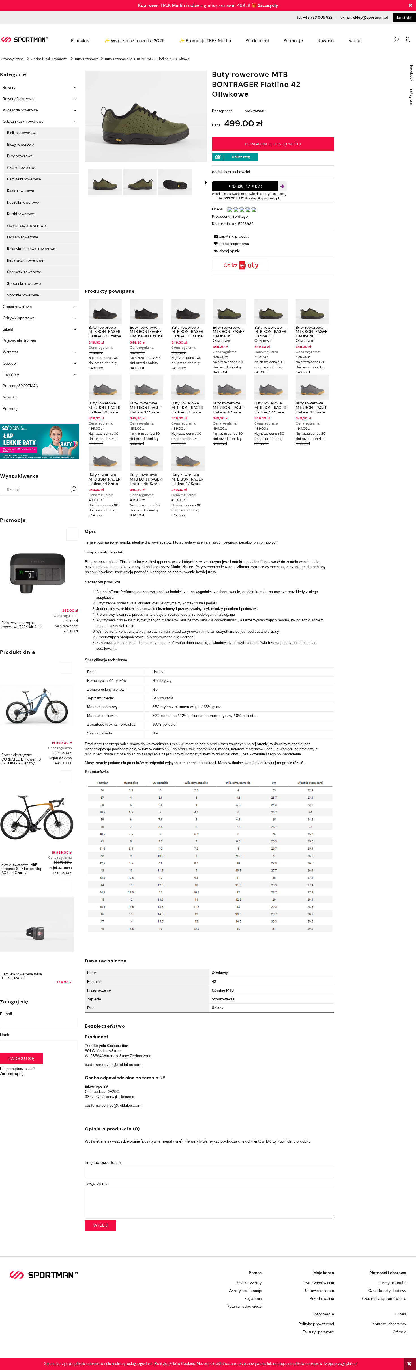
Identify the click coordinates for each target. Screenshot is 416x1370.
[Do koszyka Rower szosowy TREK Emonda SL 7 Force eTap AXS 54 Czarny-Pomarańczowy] (66, 776)
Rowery (9, 87)
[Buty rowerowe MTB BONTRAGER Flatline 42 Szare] (271, 387)
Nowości (10, 397)
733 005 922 (234, 198)
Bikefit (8, 329)
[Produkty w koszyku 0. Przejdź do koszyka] (384, 39)
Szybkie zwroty (249, 1282)
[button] (206, 182)
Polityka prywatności (316, 1324)
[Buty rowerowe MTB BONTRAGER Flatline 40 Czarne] (146, 311)
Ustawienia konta (319, 1290)
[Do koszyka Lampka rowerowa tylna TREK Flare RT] (66, 886)
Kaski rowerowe (20, 190)
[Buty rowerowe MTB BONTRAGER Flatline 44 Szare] (105, 458)
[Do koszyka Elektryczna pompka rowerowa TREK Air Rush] (72, 534)
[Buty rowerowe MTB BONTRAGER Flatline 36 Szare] (105, 387)
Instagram (411, 96)
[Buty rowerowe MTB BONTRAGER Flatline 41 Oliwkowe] (312, 311)
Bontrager (240, 216)
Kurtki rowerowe (21, 214)
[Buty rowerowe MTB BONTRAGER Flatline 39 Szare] (188, 387)
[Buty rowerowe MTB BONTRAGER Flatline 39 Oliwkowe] (229, 311)
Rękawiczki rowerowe (25, 260)
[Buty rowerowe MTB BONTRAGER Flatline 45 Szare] (146, 458)
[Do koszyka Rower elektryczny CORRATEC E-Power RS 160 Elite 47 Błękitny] (66, 667)
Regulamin (253, 1298)
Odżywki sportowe (19, 318)
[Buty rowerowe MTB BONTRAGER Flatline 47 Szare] (188, 458)
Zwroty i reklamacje (245, 1290)
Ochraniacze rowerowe (26, 225)
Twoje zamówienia (319, 1282)
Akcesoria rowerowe (20, 110)
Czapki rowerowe (21, 167)
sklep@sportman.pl (370, 17)
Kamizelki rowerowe (24, 179)
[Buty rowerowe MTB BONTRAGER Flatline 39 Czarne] (105, 311)
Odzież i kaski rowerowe (23, 121)
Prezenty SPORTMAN (20, 386)
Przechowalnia (322, 1298)
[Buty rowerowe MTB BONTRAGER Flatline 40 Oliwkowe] (271, 311)
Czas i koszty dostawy (387, 1290)
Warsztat (10, 352)
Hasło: (5, 1034)
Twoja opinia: (96, 1183)
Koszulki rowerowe (23, 202)
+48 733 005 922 (317, 17)
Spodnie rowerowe (23, 295)
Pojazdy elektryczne (19, 340)
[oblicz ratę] (273, 265)
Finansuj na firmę (245, 186)
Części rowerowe (17, 306)
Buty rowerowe (20, 156)
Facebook (411, 73)
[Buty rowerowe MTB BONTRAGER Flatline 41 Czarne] (188, 311)
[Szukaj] (73, 489)
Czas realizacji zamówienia (384, 1298)
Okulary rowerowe (22, 237)
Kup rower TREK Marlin (161, 5)
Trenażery (11, 374)
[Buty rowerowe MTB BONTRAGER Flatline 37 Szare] (146, 387)
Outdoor (10, 363)
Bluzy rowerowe (20, 144)
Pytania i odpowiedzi (244, 1306)
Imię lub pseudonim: (103, 1162)
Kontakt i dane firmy (389, 1324)
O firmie (399, 1332)
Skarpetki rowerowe (24, 272)
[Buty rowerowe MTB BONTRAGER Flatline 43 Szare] (312, 387)
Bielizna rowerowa (22, 132)
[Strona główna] (25, 40)
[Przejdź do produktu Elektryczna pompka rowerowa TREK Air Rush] (39, 573)
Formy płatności (392, 1282)
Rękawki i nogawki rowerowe (31, 248)
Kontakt (404, 17)
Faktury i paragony (318, 1332)
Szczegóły (268, 5)
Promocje (11, 408)
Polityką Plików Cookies (175, 1363)
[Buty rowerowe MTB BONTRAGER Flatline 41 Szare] (229, 387)
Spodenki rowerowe (24, 283)
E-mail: (6, 1013)
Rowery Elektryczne (19, 98)
